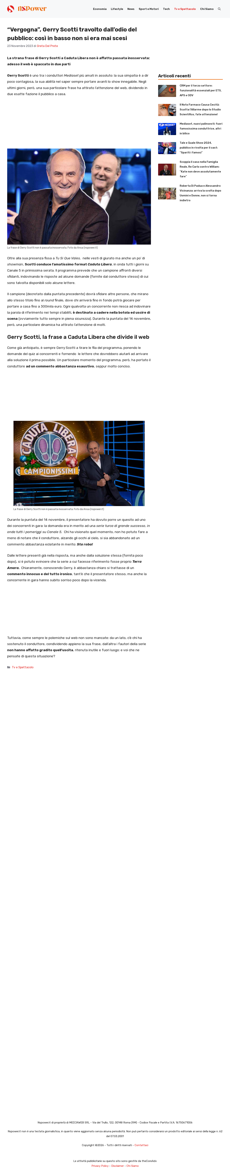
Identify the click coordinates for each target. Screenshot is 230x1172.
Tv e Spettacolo (185, 9)
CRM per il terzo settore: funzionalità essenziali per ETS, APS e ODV (201, 90)
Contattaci (141, 1145)
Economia (100, 9)
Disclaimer (117, 1166)
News (130, 9)
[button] (219, 9)
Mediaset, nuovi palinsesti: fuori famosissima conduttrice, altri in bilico (201, 128)
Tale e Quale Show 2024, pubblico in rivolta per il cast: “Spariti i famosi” (199, 147)
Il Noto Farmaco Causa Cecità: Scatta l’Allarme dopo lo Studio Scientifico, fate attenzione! (200, 109)
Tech (166, 9)
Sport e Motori (149, 9)
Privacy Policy (100, 1166)
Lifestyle (117, 9)
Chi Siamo (207, 9)
